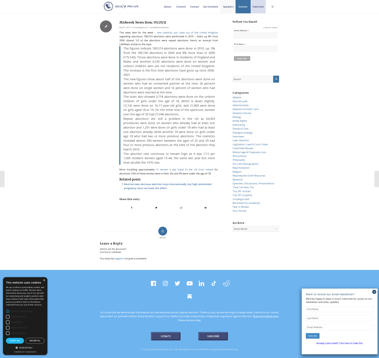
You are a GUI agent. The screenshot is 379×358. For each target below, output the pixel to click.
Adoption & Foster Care (245, 109)
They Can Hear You (243, 187)
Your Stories (239, 210)
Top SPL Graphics (242, 195)
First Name (239, 44)
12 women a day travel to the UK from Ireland (184, 169)
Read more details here (265, 316)
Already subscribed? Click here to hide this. (339, 343)
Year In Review (241, 206)
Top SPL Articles (242, 191)
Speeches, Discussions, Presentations (253, 183)
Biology (237, 117)
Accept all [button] (15, 340)
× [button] (44, 280)
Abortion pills (240, 101)
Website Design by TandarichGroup (219, 349)
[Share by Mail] (205, 208)
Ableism (237, 97)
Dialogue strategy (243, 132)
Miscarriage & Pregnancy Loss (249, 152)
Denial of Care (240, 128)
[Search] (272, 6)
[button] (25, 348)
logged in (119, 258)
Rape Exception (241, 167)
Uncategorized (141, 27)
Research (238, 179)
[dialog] (25, 316)
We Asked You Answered (246, 203)
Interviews (238, 136)
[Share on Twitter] (156, 208)
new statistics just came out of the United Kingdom (187, 32)
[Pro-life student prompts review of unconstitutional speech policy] (2, 179)
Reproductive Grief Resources (249, 175)
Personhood (239, 156)
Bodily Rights (240, 120)
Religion (237, 171)
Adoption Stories (242, 113)
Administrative (241, 105)
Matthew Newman (161, 27)
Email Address (241, 30)
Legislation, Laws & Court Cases (250, 144)
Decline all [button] (34, 340)
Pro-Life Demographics (245, 164)
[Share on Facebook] (131, 208)
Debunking (239, 124)
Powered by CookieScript (25, 352)
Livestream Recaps (243, 148)
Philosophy (239, 160)
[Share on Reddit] (181, 208)
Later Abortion (241, 140)
